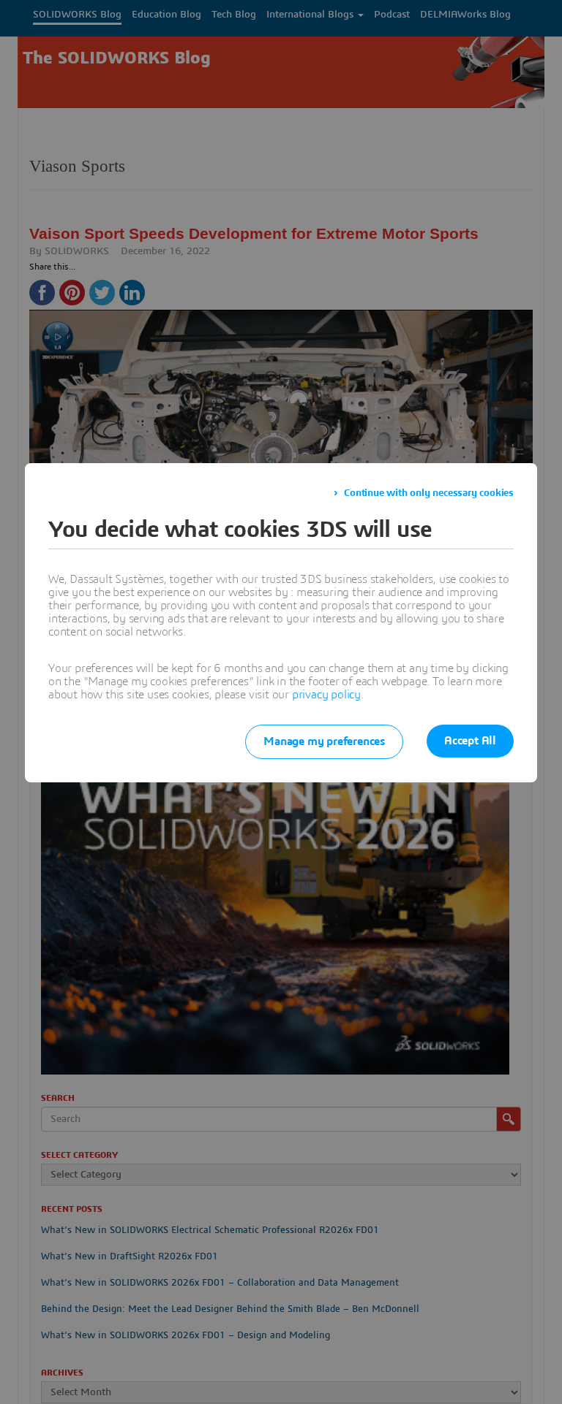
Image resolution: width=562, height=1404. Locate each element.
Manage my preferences (324, 741)
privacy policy (326, 695)
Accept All (470, 741)
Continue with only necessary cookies (429, 493)
